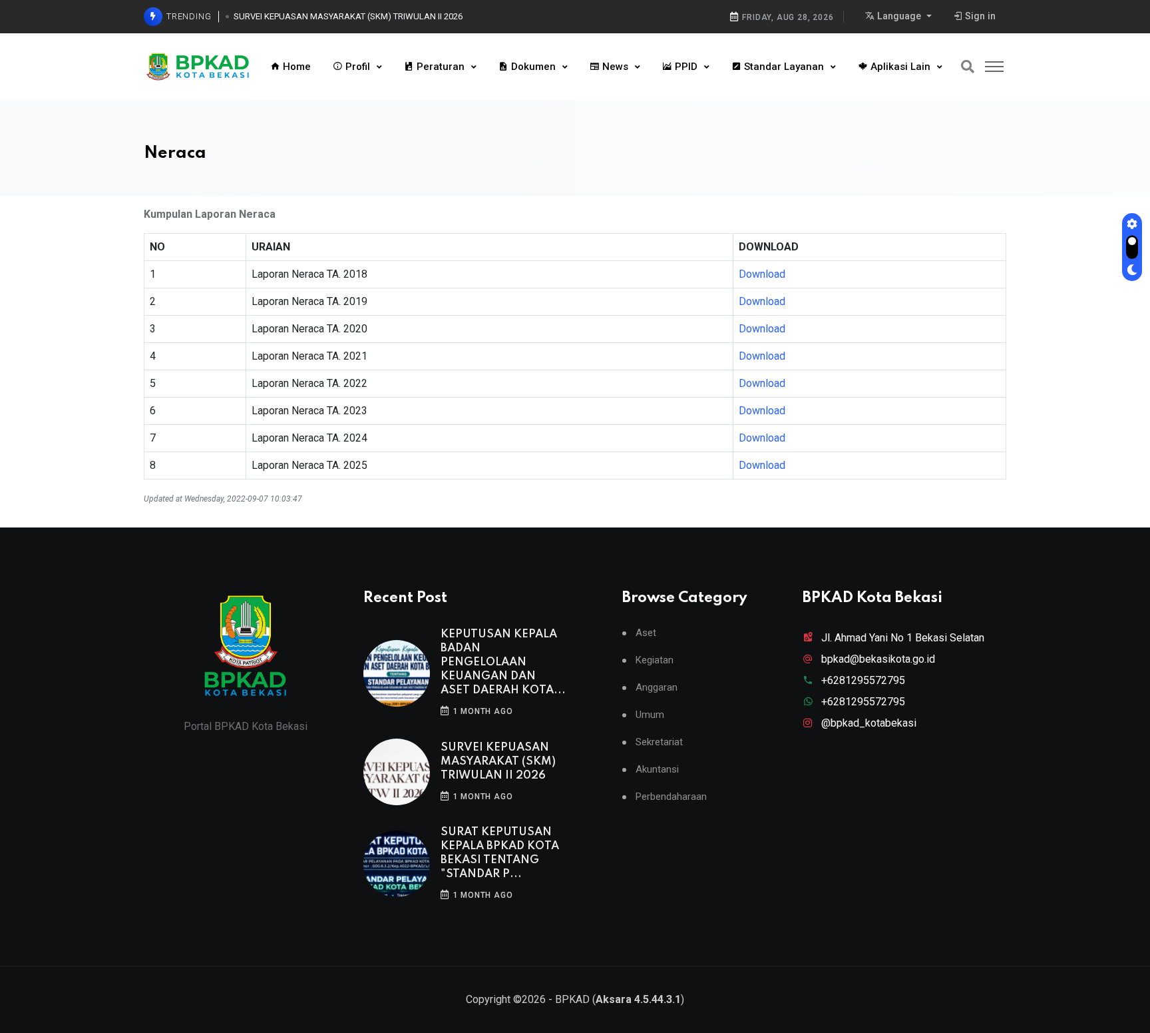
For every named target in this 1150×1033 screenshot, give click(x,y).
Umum (650, 715)
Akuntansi (657, 770)
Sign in (979, 16)
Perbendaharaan (671, 797)
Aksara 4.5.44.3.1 (638, 999)
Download (762, 274)
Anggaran (656, 688)
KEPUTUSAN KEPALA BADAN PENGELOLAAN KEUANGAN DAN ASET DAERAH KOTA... (503, 662)
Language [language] (899, 16)
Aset (646, 633)
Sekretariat (659, 742)
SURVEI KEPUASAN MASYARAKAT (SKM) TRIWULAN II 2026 (348, 16)
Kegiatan (654, 660)
